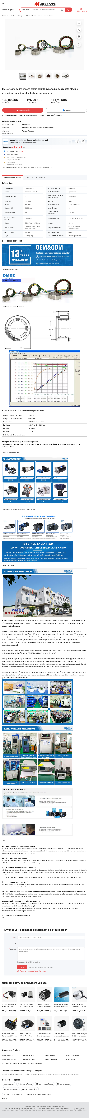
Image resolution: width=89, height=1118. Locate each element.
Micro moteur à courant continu (12, 1063)
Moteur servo (27, 1055)
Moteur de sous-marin (9, 1059)
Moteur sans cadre (50, 1059)
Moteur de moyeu (29, 1059)
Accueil (4, 16)
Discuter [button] (67, 110)
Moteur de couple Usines (44, 1084)
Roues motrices (49, 1055)
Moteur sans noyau (72, 1055)
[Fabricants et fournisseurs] (44, 4)
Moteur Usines (9, 1084)
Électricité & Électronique (16, 16)
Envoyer (22, 967)
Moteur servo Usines (25, 1084)
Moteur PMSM (70, 1059)
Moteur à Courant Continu (45, 16)
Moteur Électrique (31, 16)
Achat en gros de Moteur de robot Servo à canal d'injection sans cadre (27, 1094)
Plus (3, 1098)
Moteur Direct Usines (11, 1089)
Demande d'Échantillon (54, 115)
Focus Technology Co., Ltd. (43, 1106)
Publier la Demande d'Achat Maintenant (31, 971)
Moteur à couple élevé (29, 1089)
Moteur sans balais (63, 1084)
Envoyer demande (23, 110)
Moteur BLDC (6, 1055)
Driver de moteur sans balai (32, 1063)
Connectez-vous (8, 167)
